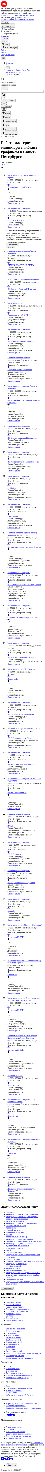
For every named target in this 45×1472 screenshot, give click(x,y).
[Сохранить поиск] (3, 95)
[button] (3, 50)
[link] (5, 44)
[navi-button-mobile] (3, 58)
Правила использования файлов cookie (17, 20)
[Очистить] (4, 88)
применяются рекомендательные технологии (22, 1443)
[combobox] (12, 82)
